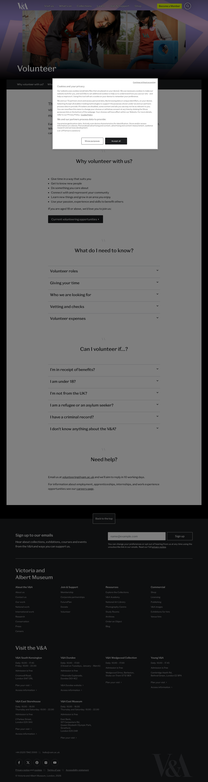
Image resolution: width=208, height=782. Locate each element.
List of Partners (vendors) (68, 131)
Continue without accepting (144, 82)
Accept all (116, 141)
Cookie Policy (87, 115)
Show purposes (92, 141)
